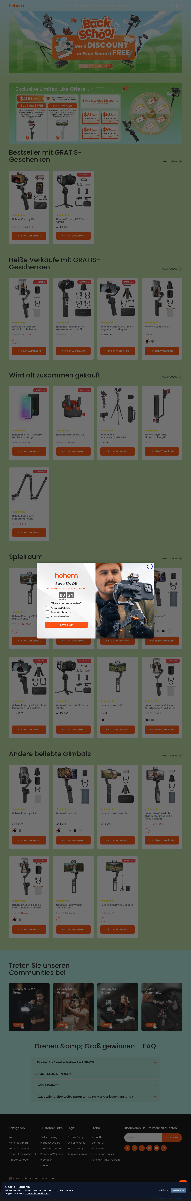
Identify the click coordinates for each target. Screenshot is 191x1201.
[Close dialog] (150, 566)
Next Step (66, 624)
